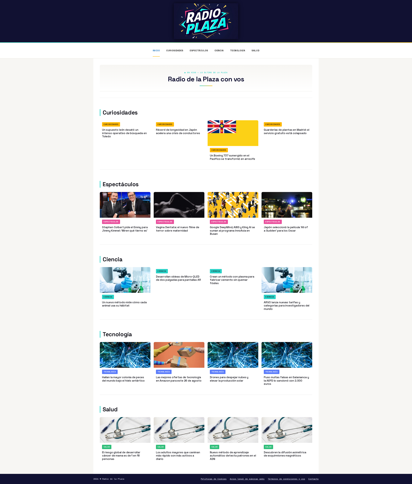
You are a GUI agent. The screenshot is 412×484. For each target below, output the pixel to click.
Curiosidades (174, 50)
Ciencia (219, 50)
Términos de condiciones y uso (286, 479)
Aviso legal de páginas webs (247, 479)
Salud (255, 50)
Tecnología (237, 50)
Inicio (156, 50)
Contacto (313, 479)
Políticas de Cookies (214, 479)
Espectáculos (199, 50)
